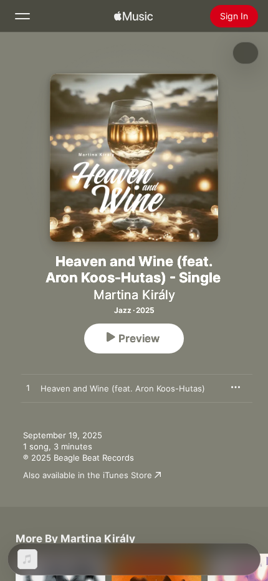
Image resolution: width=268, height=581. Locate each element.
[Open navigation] (22, 16)
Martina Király (134, 294)
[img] (133, 16)
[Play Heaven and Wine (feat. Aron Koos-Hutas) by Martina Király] (28, 388)
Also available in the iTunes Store (87, 475)
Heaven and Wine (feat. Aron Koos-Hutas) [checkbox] (123, 388)
